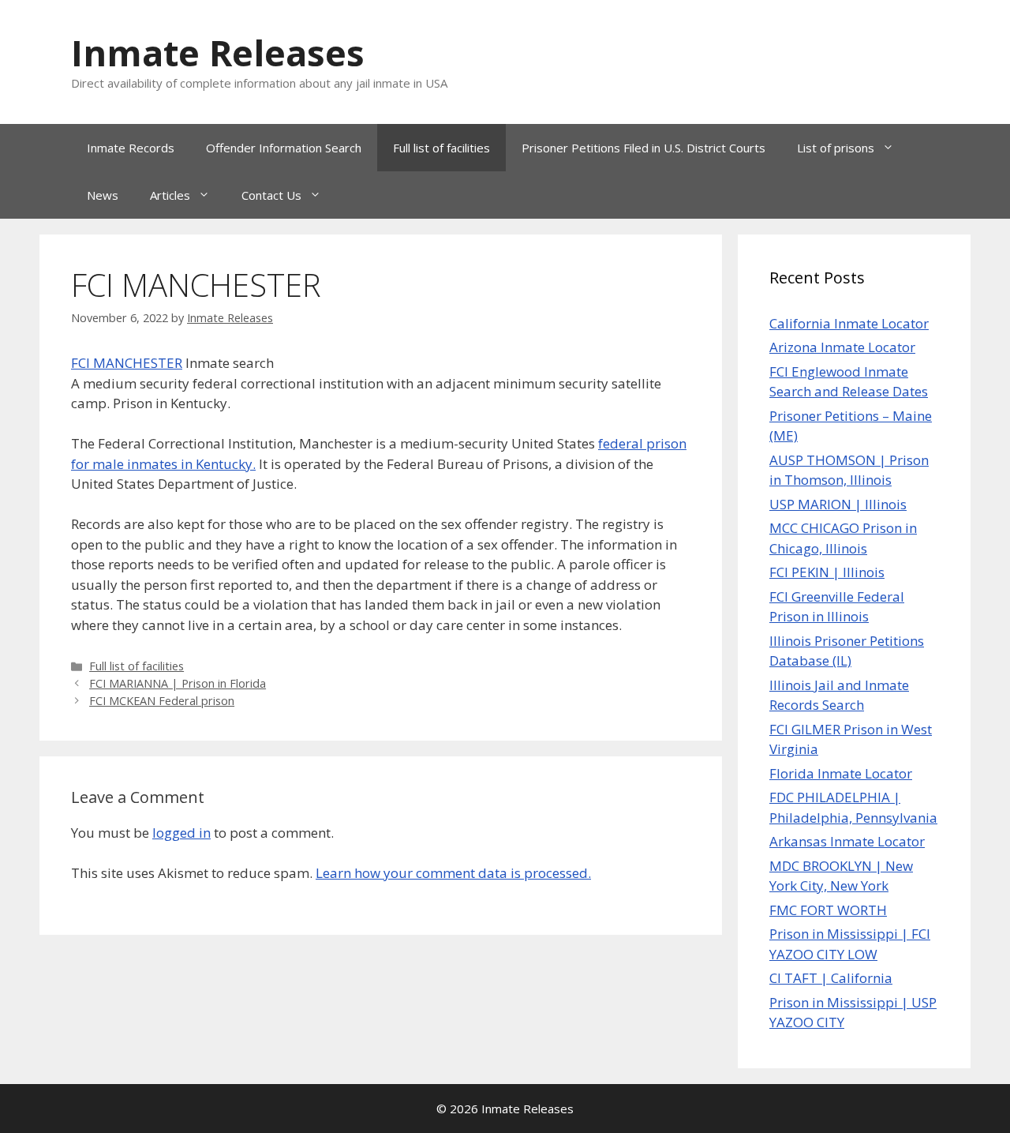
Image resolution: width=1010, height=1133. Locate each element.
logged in (181, 832)
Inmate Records (130, 148)
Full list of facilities (441, 148)
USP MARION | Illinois (838, 504)
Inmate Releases (218, 52)
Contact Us (271, 195)
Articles (170, 195)
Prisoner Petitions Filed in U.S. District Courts (643, 148)
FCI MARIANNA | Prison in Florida (177, 683)
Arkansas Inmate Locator (847, 841)
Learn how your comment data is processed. (453, 873)
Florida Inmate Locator (840, 773)
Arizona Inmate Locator (842, 347)
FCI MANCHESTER (126, 363)
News (102, 195)
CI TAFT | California (830, 978)
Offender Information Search (283, 148)
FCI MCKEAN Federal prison (161, 700)
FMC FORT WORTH (828, 910)
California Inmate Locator (849, 323)
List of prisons (835, 148)
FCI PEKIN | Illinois (827, 572)
